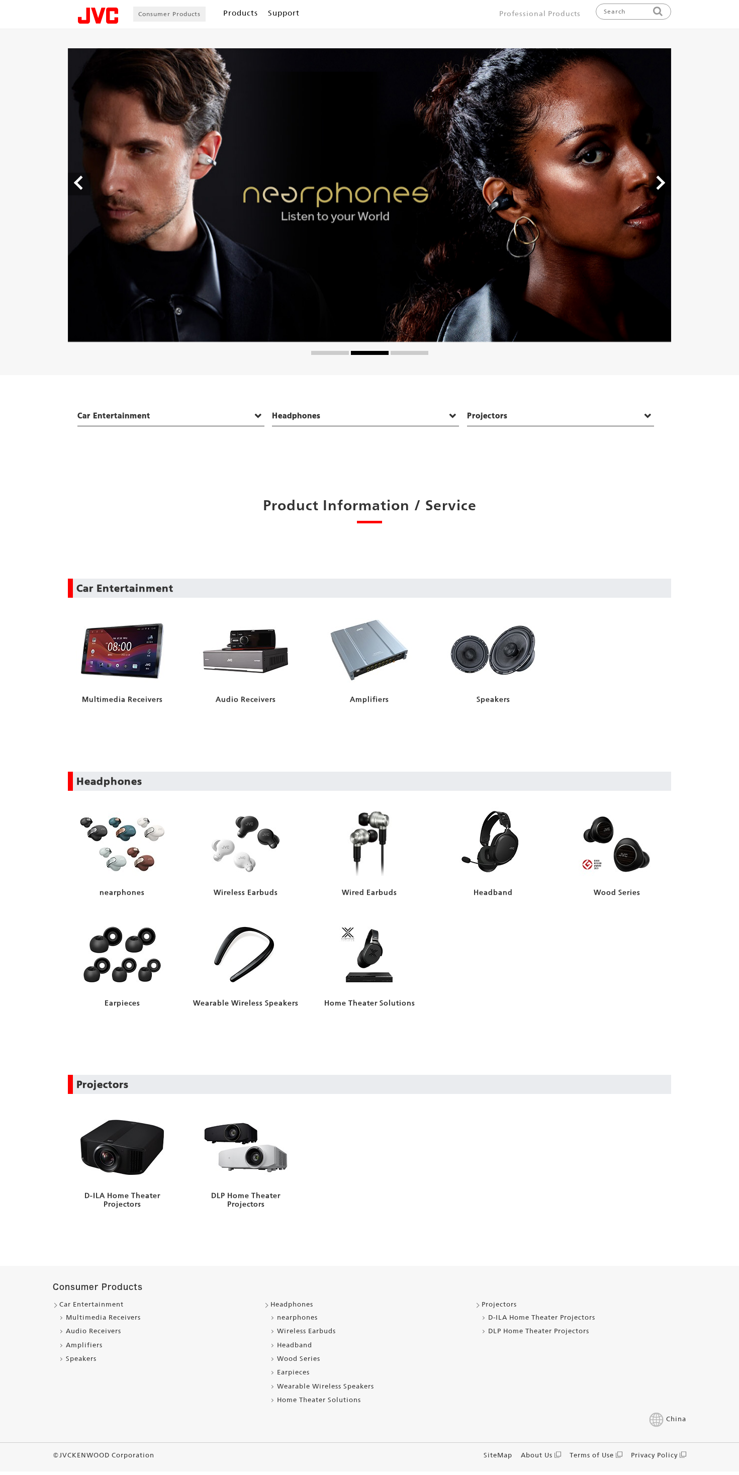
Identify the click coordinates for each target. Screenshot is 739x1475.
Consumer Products (169, 14)
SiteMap (498, 1455)
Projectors (487, 415)
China (676, 1419)
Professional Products (540, 14)
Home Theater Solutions (319, 1400)
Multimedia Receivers (103, 1317)
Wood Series (298, 1358)
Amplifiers (84, 1345)
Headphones (296, 415)
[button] (79, 184)
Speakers (81, 1358)
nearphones (297, 1317)
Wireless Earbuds (306, 1331)
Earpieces (293, 1372)
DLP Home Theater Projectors (538, 1331)
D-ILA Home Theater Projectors (541, 1317)
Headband (294, 1345)
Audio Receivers (93, 1331)
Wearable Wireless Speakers (325, 1386)
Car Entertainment (113, 415)
